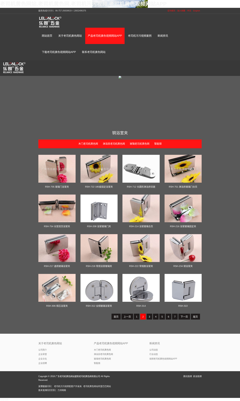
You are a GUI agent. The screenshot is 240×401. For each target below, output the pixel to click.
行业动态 (153, 354)
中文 (189, 11)
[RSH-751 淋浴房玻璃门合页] (183, 169)
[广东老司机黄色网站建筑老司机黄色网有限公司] (50, 22)
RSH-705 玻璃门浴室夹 (57, 186)
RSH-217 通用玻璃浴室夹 (57, 266)
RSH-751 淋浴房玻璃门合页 (183, 186)
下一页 (184, 316)
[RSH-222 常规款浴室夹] (141, 248)
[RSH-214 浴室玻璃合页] (141, 208)
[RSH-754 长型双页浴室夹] (57, 208)
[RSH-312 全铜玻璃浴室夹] (99, 288)
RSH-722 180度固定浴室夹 (99, 186)
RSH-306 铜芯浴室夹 (57, 306)
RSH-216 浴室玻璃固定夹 (183, 226)
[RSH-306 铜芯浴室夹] (57, 288)
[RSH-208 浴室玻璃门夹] (99, 208)
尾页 (195, 316)
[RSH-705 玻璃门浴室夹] (57, 169)
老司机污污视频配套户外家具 (68, 386)
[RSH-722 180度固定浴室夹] (99, 169)
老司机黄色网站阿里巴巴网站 (97, 386)
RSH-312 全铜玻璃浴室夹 (99, 306)
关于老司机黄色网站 (50, 343)
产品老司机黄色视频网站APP (111, 343)
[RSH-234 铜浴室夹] (183, 248)
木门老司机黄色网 (88, 143)
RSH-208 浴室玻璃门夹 (99, 226)
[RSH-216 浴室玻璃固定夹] (183, 208)
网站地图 (4, 399)
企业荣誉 (42, 354)
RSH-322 (183, 306)
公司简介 (42, 350)
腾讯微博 (187, 376)
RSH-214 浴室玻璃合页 (141, 226)
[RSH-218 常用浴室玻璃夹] (99, 248)
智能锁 (158, 143)
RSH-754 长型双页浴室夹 (57, 226)
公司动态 (153, 350)
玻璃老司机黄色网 (139, 143)
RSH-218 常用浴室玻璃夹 (99, 266)
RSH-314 (141, 306)
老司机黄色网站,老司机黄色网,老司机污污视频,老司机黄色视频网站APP (83, 4)
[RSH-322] (183, 288)
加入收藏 (181, 11)
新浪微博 (197, 376)
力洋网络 (61, 390)
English (196, 11)
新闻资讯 (154, 343)
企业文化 (42, 358)
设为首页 (171, 11)
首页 (116, 316)
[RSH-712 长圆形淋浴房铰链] (141, 169)
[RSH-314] (141, 288)
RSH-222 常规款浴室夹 (141, 266)
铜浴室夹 (120, 133)
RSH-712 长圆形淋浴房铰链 (141, 186)
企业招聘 (42, 363)
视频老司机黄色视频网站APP (163, 358)
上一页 (127, 316)
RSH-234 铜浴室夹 (183, 266)
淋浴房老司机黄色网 (114, 143)
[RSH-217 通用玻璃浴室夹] (57, 248)
